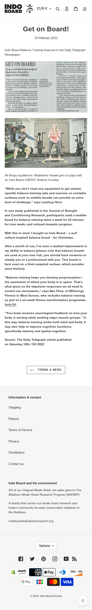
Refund (14, 419)
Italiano (44, 546)
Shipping (15, 407)
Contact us (16, 464)
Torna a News (49, 369)
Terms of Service (20, 430)
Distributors (17, 452)
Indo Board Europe (51, 596)
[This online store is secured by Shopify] (18, 575)
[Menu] (84, 8)
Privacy (14, 441)
